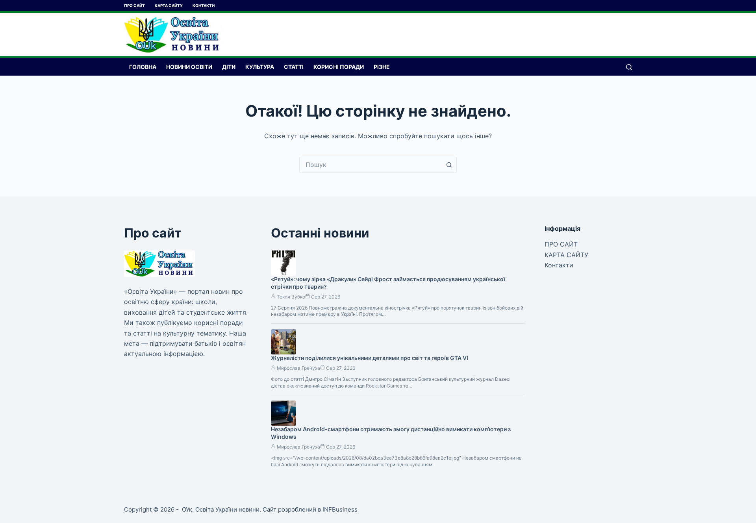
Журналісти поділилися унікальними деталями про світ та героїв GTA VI (369, 357)
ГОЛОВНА (142, 66)
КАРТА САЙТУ (169, 5)
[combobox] (370, 164)
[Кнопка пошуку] (448, 164)
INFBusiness (340, 509)
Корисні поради (338, 66)
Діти (228, 66)
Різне (382, 66)
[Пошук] (629, 67)
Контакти (204, 5)
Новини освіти (189, 66)
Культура (259, 66)
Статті (294, 66)
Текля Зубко (291, 297)
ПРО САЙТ (134, 5)
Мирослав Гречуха (298, 368)
